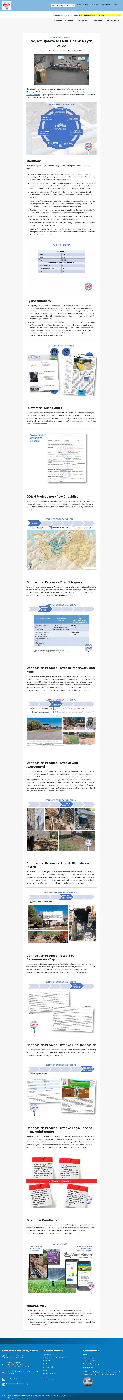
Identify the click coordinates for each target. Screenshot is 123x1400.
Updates (58, 21)
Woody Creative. (72, 1395)
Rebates (45, 1364)
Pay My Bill (94, 5)
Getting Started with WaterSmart (55, 1358)
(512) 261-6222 (11, 1371)
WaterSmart (82, 5)
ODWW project (58, 37)
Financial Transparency (91, 1364)
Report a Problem (49, 1367)
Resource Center (48, 1379)
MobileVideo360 (34, 1398)
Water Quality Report (90, 1361)
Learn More (116, 15)
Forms (116, 5)
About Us (86, 1355)
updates (67, 37)
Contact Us (106, 5)
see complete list (24, 1366)
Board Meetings (88, 1358)
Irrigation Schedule (49, 1373)
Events (45, 1370)
